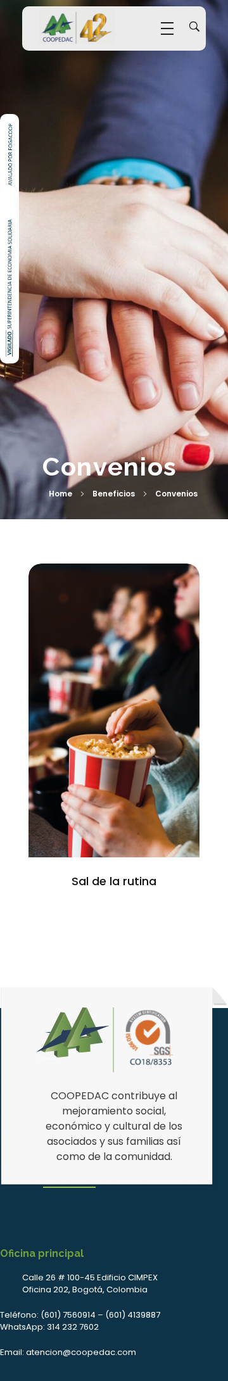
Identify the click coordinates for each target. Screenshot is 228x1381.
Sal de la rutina (114, 881)
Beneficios (113, 493)
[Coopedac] (77, 26)
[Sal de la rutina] (114, 710)
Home (60, 493)
